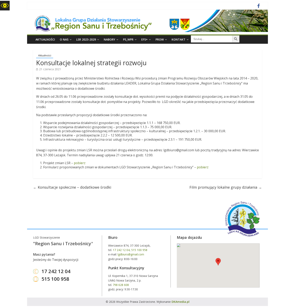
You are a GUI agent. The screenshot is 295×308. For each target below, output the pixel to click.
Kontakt (178, 39)
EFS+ (144, 39)
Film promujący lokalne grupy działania (225, 187)
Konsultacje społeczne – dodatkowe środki (72, 187)
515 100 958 (54, 278)
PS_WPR (128, 39)
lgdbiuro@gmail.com (131, 254)
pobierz (79, 163)
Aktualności (45, 39)
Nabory (109, 39)
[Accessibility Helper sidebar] (5, 5)
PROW (160, 39)
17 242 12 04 (55, 271)
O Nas (64, 39)
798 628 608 (121, 285)
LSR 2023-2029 (86, 39)
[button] (218, 261)
